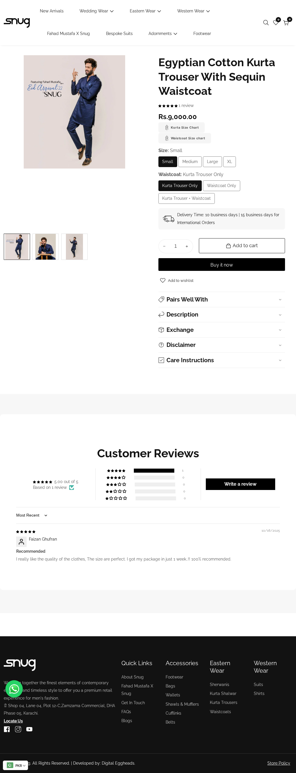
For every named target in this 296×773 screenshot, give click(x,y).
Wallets (173, 695)
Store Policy (278, 763)
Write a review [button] (240, 484)
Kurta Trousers (223, 702)
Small (169, 163)
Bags (170, 686)
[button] (168, 105)
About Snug (132, 677)
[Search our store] (267, 23)
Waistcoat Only (223, 187)
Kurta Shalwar (223, 693)
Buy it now (221, 265)
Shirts (259, 693)
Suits (258, 684)
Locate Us (13, 721)
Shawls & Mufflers (182, 704)
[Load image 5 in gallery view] (74, 247)
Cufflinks (173, 713)
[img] (25, 531)
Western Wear (190, 11)
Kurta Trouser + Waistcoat (186, 200)
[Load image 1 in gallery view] (17, 247)
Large (214, 163)
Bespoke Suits (119, 33)
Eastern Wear (143, 11)
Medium (192, 163)
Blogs (126, 720)
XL (230, 163)
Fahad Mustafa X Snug (68, 33)
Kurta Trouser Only (180, 187)
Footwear (202, 33)
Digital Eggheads (118, 763)
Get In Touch (133, 702)
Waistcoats (220, 711)
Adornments (160, 33)
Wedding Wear (93, 11)
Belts (170, 722)
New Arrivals (52, 11)
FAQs (126, 711)
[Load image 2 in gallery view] (45, 247)
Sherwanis (219, 684)
